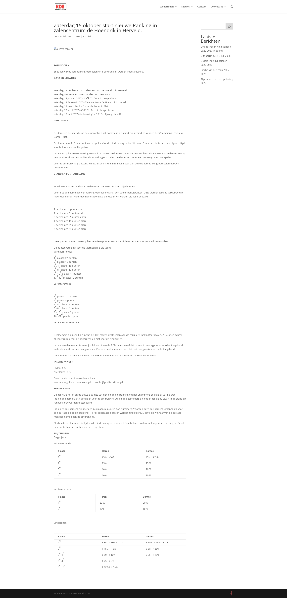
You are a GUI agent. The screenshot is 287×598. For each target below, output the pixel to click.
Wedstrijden (167, 6)
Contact (201, 6)
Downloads (217, 6)
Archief (87, 36)
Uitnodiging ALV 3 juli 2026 (216, 55)
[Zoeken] (229, 26)
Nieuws (185, 6)
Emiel (63, 36)
